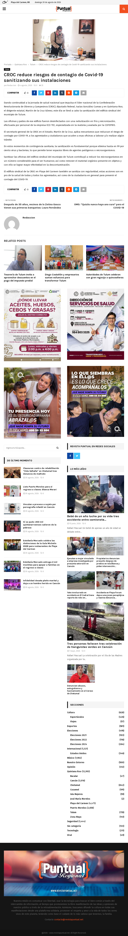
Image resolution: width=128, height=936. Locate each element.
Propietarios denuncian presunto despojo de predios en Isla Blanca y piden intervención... (108, 562)
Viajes (73, 721)
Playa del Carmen (79, 803)
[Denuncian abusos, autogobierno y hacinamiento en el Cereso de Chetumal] (81, 673)
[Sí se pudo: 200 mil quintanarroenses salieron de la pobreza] (12, 526)
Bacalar (74, 776)
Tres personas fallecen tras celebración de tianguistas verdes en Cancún (94, 645)
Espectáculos (77, 717)
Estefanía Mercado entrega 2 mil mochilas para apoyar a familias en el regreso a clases (41, 565)
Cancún (74, 780)
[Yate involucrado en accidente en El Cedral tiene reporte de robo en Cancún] (81, 580)
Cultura (71, 712)
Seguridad (72, 821)
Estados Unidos (78, 753)
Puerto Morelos (78, 808)
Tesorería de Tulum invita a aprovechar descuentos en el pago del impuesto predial (20, 277)
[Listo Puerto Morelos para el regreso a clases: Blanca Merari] (12, 491)
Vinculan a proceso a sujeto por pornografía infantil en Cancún (39, 505)
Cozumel (74, 789)
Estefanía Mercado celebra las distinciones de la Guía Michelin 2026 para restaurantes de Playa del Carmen (40, 544)
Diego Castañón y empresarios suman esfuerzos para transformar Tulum (62, 277)
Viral (69, 835)
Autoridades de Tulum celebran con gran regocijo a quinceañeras (104, 276)
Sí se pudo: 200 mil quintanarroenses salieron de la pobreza (39, 525)
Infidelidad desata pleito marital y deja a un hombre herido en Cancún (41, 582)
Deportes (72, 726)
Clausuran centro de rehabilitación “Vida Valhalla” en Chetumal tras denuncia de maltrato (41, 471)
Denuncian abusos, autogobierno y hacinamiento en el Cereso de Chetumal (80, 690)
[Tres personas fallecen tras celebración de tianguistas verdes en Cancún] (95, 621)
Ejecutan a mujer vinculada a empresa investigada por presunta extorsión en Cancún (80, 562)
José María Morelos (80, 799)
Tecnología (72, 830)
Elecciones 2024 (78, 744)
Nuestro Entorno (75, 762)
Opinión (71, 767)
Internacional (74, 748)
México (70, 758)
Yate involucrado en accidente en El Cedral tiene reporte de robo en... (80, 595)
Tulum (7, 69)
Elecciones (72, 730)
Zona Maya (75, 817)
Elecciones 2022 (78, 739)
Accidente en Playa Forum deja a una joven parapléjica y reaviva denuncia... (110, 595)
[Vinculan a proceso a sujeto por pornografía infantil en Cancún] (12, 508)
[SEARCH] (57, 448)
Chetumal (75, 785)
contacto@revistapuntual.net (68, 919)
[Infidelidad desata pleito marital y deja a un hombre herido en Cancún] (12, 584)
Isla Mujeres (76, 794)
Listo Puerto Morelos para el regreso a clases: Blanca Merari (40, 488)
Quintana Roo (74, 771)
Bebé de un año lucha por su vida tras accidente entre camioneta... (93, 518)
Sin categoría (74, 826)
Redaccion (11, 85)
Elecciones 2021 (78, 735)
